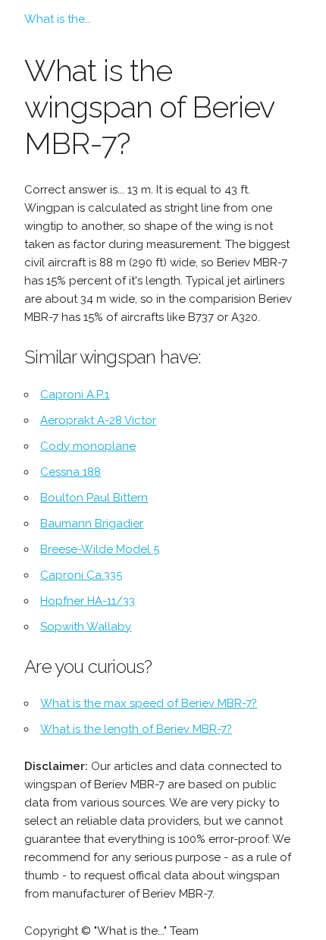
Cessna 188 (70, 472)
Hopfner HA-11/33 (87, 601)
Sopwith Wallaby (85, 626)
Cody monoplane (88, 446)
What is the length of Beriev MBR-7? (136, 729)
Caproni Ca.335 (81, 575)
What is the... (58, 19)
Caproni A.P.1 (74, 394)
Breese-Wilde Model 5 (99, 549)
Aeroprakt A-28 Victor (98, 420)
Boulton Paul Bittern (94, 498)
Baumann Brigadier (91, 523)
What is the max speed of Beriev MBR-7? (148, 703)
